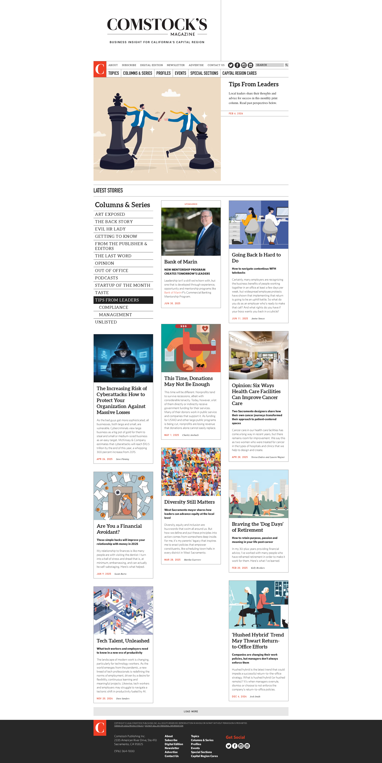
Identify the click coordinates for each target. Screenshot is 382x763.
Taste (102, 293)
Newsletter (176, 65)
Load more (191, 711)
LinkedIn (250, 65)
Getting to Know (116, 236)
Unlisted (106, 322)
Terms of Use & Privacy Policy (129, 725)
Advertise (196, 65)
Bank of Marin (172, 292)
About (113, 65)
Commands (3, 760)
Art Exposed (110, 214)
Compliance (113, 307)
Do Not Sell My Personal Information (164, 725)
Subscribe (129, 65)
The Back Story (114, 222)
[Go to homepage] (157, 30)
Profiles (163, 73)
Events (180, 73)
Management (115, 315)
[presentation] (100, 69)
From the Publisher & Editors (121, 246)
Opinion (104, 263)
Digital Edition (151, 65)
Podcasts (106, 278)
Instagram (244, 65)
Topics (113, 73)
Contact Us (216, 65)
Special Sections (204, 73)
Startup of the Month (122, 285)
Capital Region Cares (239, 73)
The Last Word (113, 256)
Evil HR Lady (110, 229)
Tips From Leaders (117, 300)
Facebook (237, 65)
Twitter (231, 65)
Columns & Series (137, 73)
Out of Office (112, 270)
